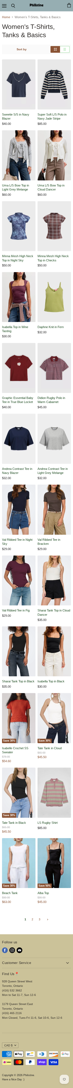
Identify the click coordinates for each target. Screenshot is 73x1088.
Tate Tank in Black (14, 822)
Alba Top (43, 893)
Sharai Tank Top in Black (18, 681)
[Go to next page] (47, 919)
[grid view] (55, 49)
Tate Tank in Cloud (50, 748)
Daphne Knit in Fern (51, 327)
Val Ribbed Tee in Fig (16, 610)
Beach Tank (10, 893)
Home (6, 17)
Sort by (22, 49)
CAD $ (8, 1045)
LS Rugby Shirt (48, 822)
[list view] (65, 49)
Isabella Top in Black (51, 681)
